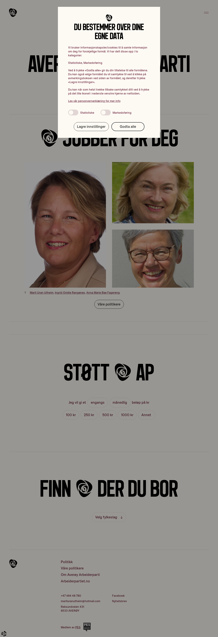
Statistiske (87, 112)
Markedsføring (122, 112)
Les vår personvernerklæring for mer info (94, 101)
